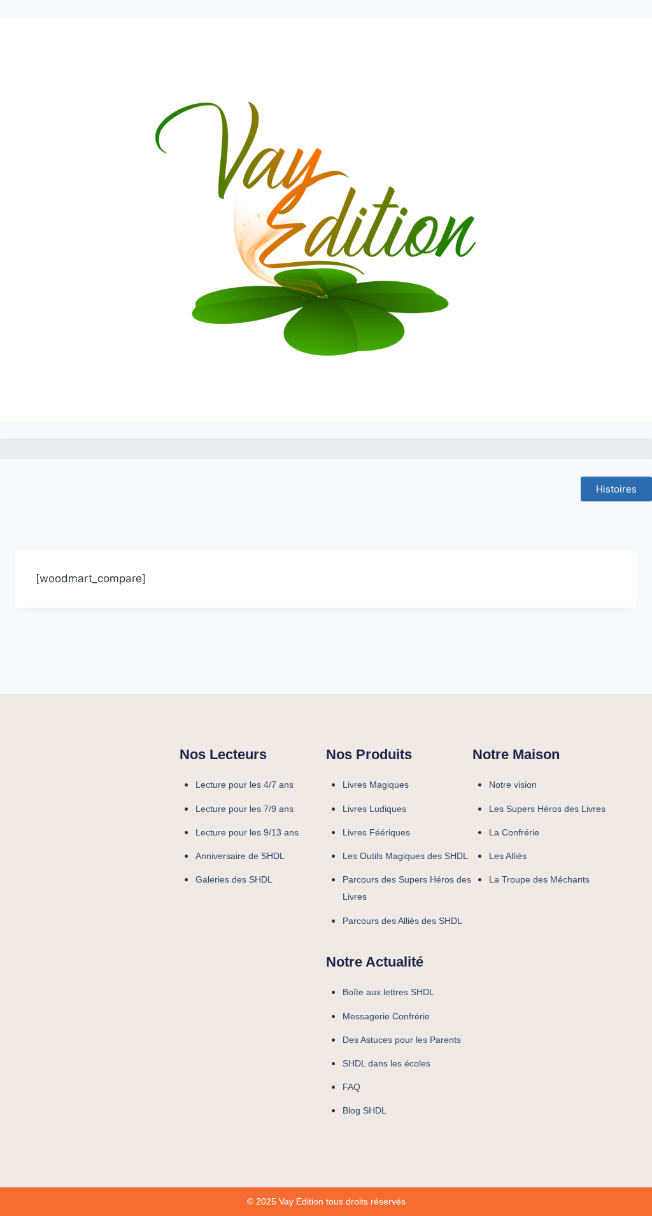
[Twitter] (552, 933)
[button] (326, 448)
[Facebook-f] (488, 933)
